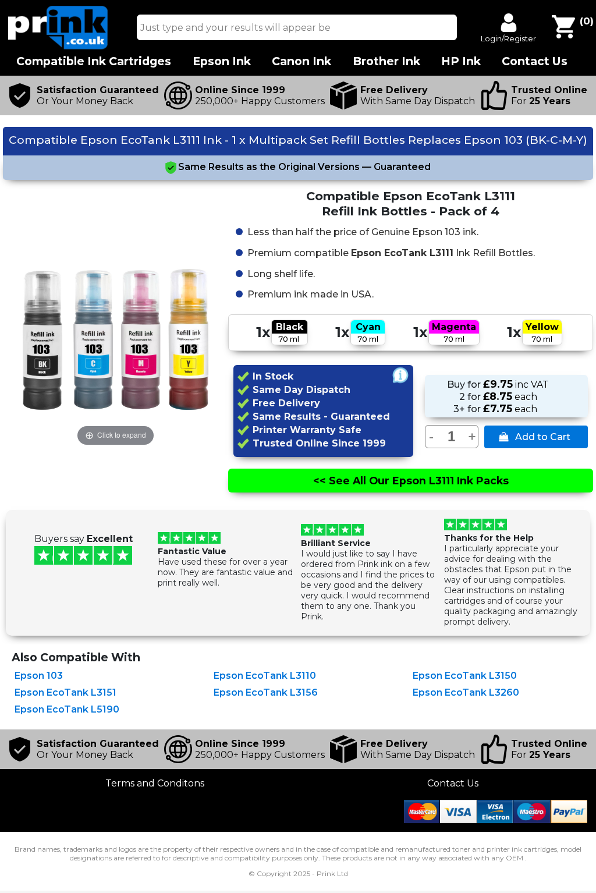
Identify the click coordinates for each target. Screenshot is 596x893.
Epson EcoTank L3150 (465, 675)
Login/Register (508, 38)
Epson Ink (222, 61)
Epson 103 (39, 675)
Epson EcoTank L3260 (466, 692)
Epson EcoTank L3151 (65, 692)
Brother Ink (386, 61)
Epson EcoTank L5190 (67, 709)
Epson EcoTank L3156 (266, 692)
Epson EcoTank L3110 (265, 675)
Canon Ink (301, 61)
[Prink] (58, 46)
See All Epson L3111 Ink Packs (411, 480)
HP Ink (461, 61)
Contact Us (452, 783)
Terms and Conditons (154, 783)
